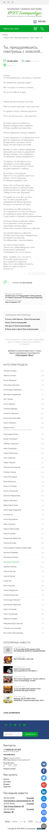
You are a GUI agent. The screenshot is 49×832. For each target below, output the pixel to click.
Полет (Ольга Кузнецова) (16, 322)
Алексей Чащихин (11, 413)
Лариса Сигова (10, 375)
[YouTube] (24, 725)
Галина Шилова (10, 543)
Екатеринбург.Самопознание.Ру (17, 800)
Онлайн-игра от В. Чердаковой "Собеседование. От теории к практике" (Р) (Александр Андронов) (24, 296)
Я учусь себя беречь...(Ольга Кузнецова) (22, 319)
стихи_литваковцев (22, 282)
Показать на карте (9, 768)
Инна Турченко (10, 524)
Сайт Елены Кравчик (12, 806)
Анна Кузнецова (10, 448)
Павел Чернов (9, 462)
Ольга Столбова (10, 486)
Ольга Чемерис (10, 423)
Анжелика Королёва (12, 418)
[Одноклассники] (19, 725)
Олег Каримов (9, 458)
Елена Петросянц (11, 453)
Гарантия (6, 786)
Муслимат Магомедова (13, 633)
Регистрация (21, 355)
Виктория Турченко (11, 562)
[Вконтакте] (5, 725)
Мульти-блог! (9, 427)
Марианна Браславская (13, 623)
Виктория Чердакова (12, 394)
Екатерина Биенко (11, 557)
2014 (32, 38)
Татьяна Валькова (11, 595)
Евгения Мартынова (12, 495)
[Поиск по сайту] (42, 28)
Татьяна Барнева (10, 408)
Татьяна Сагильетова (12, 628)
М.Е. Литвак (8, 399)
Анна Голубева (9, 533)
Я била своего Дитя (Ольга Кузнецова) (21, 329)
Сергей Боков (9, 576)
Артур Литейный (10, 439)
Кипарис (7, 812)
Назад (5, 35)
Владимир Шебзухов (12, 538)
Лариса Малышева (11, 529)
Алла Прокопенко (11, 519)
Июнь (37, 38)
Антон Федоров (10, 380)
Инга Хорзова (9, 585)
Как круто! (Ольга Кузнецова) (17, 326)
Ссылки (30, 798)
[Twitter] (15, 725)
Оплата (6, 779)
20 (41, 38)
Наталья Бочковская (12, 467)
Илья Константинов (11, 385)
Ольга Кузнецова (11, 614)
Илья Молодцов (10, 477)
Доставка (7, 782)
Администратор (10, 566)
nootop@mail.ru (9, 754)
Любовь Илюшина (11, 443)
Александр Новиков (12, 600)
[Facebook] (10, 725)
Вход (31, 355)
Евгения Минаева (11, 552)
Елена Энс (8, 581)
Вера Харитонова (11, 505)
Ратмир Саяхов (10, 472)
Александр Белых (11, 434)
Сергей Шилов (9, 571)
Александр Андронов (12, 510)
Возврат (6, 784)
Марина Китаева (10, 618)
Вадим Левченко (10, 500)
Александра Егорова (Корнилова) (17, 548)
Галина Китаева (10, 371)
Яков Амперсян (10, 481)
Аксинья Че (8, 514)
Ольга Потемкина (11, 491)
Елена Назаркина (11, 590)
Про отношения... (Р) (13, 302)
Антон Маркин (9, 404)
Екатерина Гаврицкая (12, 604)
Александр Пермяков (12, 389)
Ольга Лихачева (10, 609)
